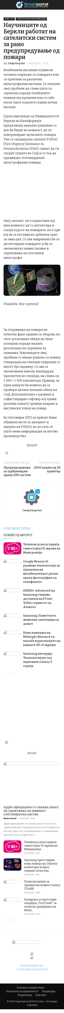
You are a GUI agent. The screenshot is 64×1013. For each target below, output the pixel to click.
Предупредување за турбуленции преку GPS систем (17, 471)
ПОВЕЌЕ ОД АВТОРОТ (18, 535)
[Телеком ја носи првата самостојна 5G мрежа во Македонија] (12, 548)
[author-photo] (32, 505)
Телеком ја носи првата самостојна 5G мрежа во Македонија (41, 548)
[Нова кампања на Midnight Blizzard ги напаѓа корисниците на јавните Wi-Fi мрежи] (12, 637)
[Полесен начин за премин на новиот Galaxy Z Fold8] (12, 886)
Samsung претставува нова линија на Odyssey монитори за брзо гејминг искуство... (40, 865)
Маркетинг (25, 995)
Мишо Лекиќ (10, 818)
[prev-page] (6, 675)
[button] (59, 5)
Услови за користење (30, 987)
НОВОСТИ (9, 19)
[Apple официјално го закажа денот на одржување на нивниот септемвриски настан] (32, 782)
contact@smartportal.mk (32, 969)
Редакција (48, 991)
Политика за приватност (22, 991)
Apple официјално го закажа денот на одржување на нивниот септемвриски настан (31, 810)
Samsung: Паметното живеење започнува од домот (41, 620)
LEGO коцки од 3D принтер (47, 469)
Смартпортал (16, 63)
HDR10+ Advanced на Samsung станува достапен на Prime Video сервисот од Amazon (39, 599)
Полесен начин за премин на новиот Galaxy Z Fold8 (42, 885)
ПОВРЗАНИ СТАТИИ (17, 528)
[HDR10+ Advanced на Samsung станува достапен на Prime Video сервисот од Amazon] (12, 595)
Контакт (41, 995)
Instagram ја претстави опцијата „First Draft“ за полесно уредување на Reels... (40, 905)
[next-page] (11, 675)
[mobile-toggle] (6, 5)
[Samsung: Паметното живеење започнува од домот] (12, 620)
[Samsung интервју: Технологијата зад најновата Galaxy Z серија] (12, 658)
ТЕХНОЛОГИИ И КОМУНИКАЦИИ (31, 19)
